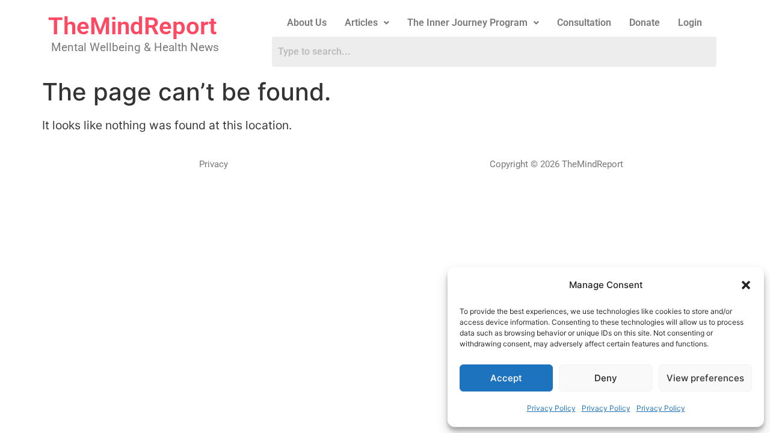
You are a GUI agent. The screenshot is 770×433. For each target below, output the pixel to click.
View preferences (705, 378)
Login (690, 22)
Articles (361, 22)
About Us (307, 22)
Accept (506, 378)
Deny (605, 378)
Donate (644, 22)
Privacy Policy (551, 408)
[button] (746, 285)
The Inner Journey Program (467, 22)
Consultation (584, 22)
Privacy (213, 164)
